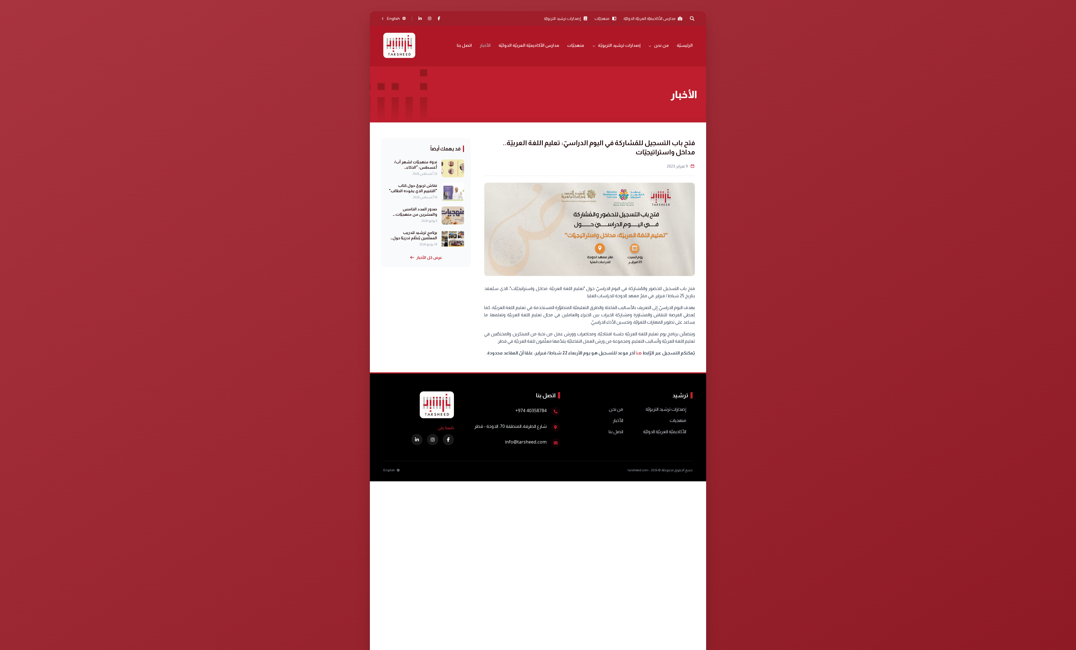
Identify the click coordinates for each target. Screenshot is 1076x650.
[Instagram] (429, 18)
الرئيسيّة (685, 45)
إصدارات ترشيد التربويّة (619, 45)
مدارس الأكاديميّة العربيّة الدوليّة (528, 45)
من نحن (661, 45)
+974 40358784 (531, 410)
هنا (639, 352)
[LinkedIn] (420, 18)
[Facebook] (439, 18)
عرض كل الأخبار (429, 257)
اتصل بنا (464, 45)
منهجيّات (575, 45)
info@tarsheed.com (526, 442)
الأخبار (485, 45)
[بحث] (692, 18)
